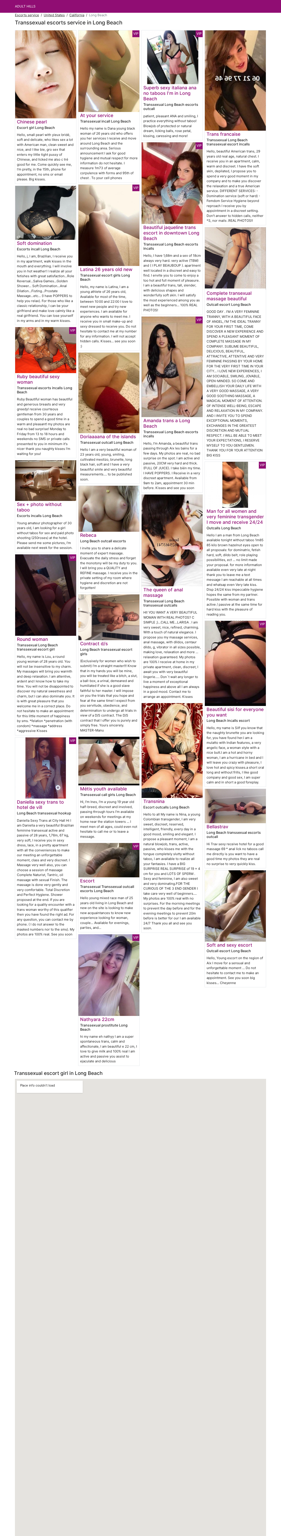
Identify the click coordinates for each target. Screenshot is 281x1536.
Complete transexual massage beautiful (229, 295)
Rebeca (88, 535)
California (76, 15)
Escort (87, 880)
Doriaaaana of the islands (108, 436)
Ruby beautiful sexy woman (38, 379)
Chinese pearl (32, 122)
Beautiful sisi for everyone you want (235, 712)
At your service (96, 115)
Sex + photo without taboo (39, 507)
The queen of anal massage (163, 592)
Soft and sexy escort (229, 945)
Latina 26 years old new (106, 269)
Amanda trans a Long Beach (166, 423)
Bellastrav (217, 826)
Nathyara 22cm (97, 1019)
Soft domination (34, 243)
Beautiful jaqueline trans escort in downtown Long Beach (171, 233)
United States (54, 15)
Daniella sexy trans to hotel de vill (40, 804)
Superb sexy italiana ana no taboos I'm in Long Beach (169, 93)
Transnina (154, 801)
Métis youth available (103, 789)
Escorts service (27, 15)
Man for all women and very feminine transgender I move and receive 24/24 (235, 516)
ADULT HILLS (25, 6)
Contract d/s (94, 643)
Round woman (32, 639)
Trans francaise (223, 134)
